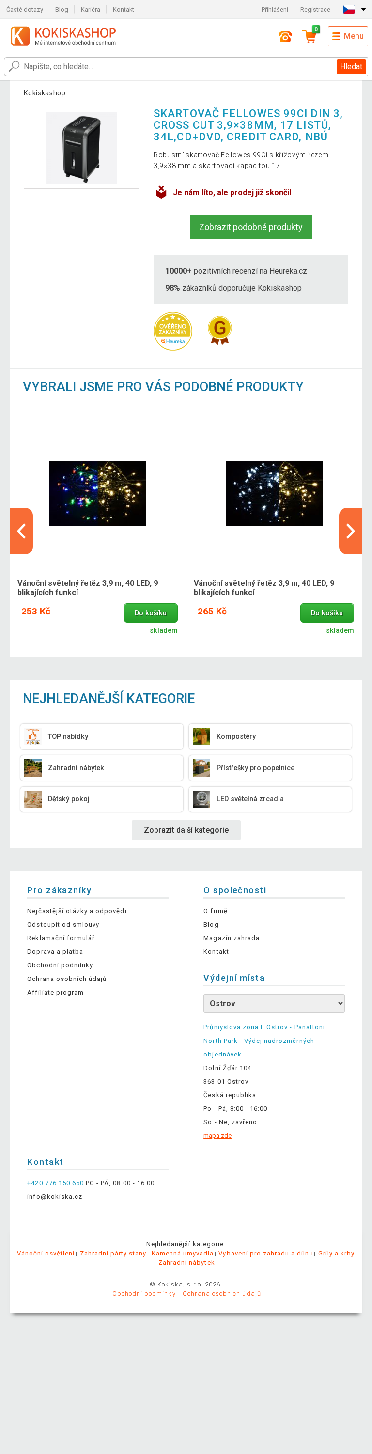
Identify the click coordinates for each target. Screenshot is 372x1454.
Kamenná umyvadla (183, 1253)
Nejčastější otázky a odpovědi (76, 911)
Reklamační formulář (60, 938)
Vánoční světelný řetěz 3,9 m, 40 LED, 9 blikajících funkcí (87, 588)
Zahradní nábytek (186, 1262)
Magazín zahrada (231, 938)
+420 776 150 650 (55, 1183)
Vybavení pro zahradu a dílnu (265, 1253)
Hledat (351, 66)
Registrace (315, 9)
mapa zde (217, 1135)
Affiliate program (55, 992)
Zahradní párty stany (113, 1253)
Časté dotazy (24, 9)
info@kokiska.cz (54, 1196)
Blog (61, 9)
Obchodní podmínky (60, 965)
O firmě (215, 911)
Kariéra (90, 9)
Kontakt (123, 9)
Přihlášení (275, 9)
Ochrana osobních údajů (67, 978)
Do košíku (151, 613)
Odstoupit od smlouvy (63, 924)
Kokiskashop (45, 93)
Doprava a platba (55, 951)
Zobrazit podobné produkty (251, 227)
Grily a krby (336, 1253)
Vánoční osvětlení (46, 1253)
